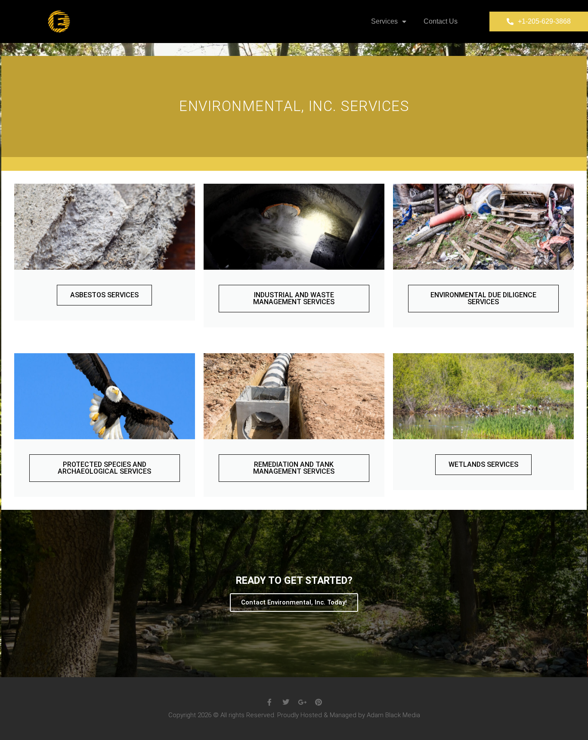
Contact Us (441, 21)
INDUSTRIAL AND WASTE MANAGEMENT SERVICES (293, 298)
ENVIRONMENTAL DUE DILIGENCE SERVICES (483, 298)
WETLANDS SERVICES (483, 464)
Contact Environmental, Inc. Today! (294, 602)
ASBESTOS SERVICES (104, 295)
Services (384, 21)
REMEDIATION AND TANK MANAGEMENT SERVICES (293, 467)
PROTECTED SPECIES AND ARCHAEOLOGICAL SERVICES (104, 467)
